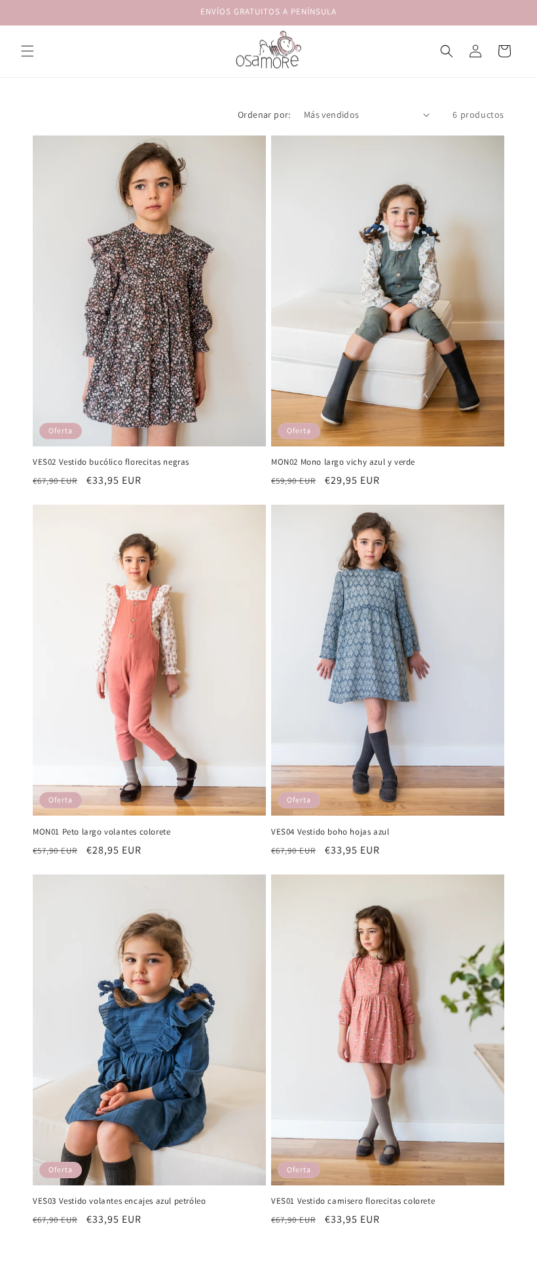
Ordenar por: (264, 114)
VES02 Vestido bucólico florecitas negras (111, 462)
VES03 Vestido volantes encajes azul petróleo (119, 1201)
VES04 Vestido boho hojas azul (330, 832)
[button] (27, 51)
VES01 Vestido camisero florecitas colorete (353, 1201)
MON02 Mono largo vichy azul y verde (343, 462)
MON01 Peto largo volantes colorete (101, 832)
